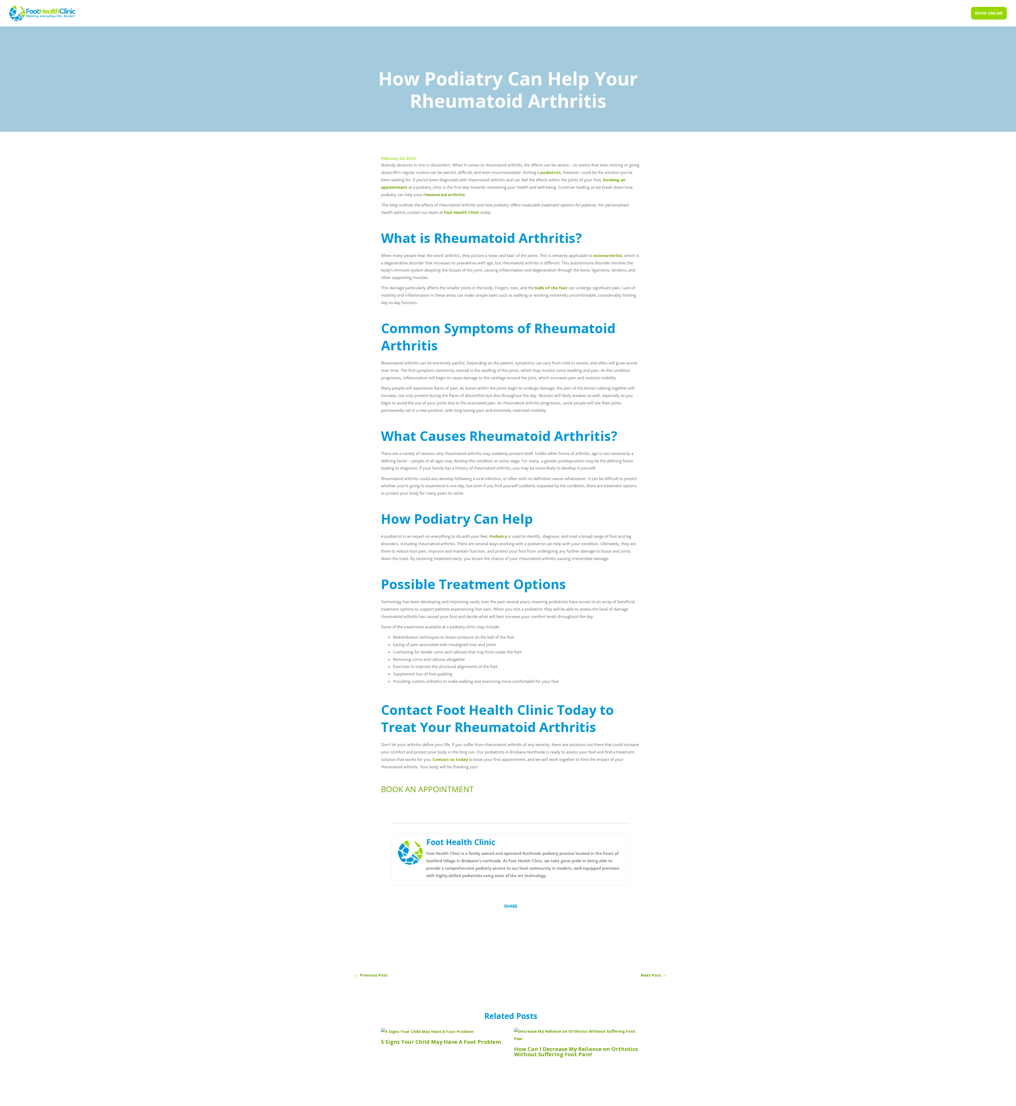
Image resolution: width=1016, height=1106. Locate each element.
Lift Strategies (591, 1099)
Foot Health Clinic (461, 212)
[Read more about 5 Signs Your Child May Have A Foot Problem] (427, 1031)
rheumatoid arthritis (444, 194)
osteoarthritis (607, 255)
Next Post (653, 975)
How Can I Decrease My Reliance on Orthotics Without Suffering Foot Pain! (576, 1051)
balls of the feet (551, 287)
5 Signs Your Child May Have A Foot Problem (441, 1041)
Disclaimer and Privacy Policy (534, 1099)
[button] (989, 13)
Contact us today (450, 759)
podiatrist (550, 172)
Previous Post (371, 975)
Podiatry (498, 536)
